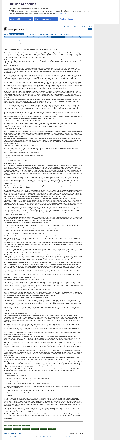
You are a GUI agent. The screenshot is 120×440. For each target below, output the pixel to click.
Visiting (61, 34)
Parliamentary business (16, 34)
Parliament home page (15, 40)
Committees (47, 37)
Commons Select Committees (80, 40)
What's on (29, 37)
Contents (29, 43)
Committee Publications (51, 40)
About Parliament (43, 34)
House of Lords (21, 37)
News (76, 37)
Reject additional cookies (45, 19)
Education (67, 34)
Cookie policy (62, 436)
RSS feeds (82, 26)
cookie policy (61, 13)
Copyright (49, 436)
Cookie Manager (69, 436)
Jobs (35, 436)
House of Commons (9, 37)
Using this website (41, 436)
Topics (81, 37)
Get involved (53, 34)
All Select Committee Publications (65, 40)
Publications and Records (39, 40)
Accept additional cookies (20, 19)
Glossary (12, 436)
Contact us (89, 26)
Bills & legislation (37, 37)
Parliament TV (69, 37)
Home (6, 34)
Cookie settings (66, 19)
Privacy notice (55, 436)
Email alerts (75, 26)
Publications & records (58, 37)
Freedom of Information (27, 436)
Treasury (6, 41)
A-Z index (6, 436)
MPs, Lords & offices (31, 34)
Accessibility (67, 26)
